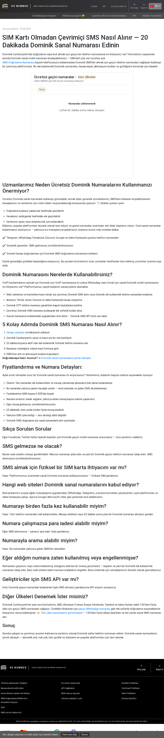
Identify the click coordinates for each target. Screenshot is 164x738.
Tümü (42, 89)
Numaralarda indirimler (12, 688)
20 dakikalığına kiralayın (44, 15)
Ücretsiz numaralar (70, 683)
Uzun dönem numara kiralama (15, 693)
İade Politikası (129, 693)
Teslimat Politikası (131, 688)
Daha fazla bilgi (69, 734)
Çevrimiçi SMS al (118, 6)
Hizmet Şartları (129, 698)
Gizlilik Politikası (130, 683)
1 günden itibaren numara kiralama (108, 15)
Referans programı (70, 693)
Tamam (84, 734)
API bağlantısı (68, 688)
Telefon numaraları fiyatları (14, 683)
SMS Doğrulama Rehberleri (14, 698)
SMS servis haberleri (11, 712)
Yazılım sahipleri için (71, 698)
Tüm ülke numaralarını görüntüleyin (62, 612)
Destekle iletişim (9, 702)
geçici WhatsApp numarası (94, 608)
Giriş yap (134, 8)
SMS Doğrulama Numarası (18, 62)
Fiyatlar (94, 6)
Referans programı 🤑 (74, 15)
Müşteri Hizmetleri (152, 15)
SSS (3, 707)
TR (156, 6)
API (104, 6)
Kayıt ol (144, 8)
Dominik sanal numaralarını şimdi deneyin (66, 358)
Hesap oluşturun (15, 332)
